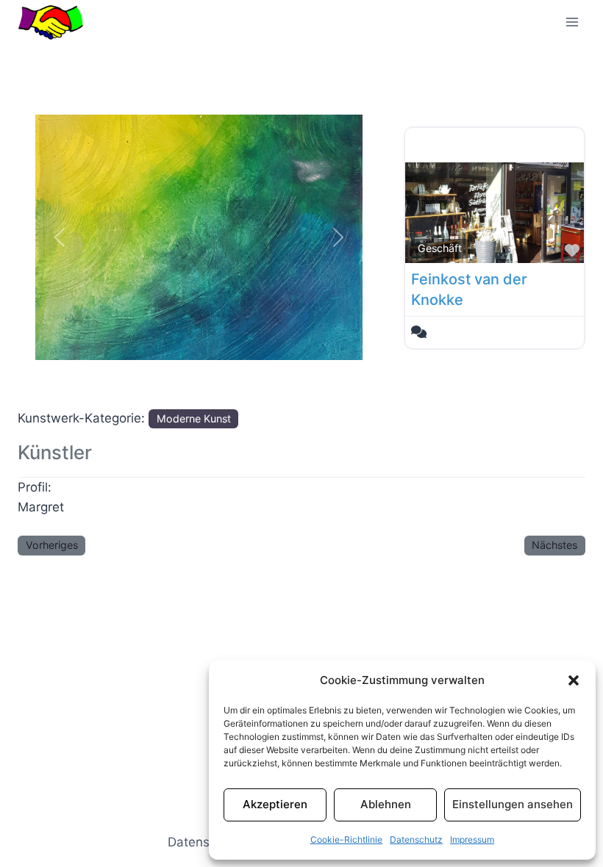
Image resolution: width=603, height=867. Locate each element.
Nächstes (554, 545)
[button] (573, 680)
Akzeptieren (275, 804)
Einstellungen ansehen (512, 804)
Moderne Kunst (194, 418)
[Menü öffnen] (571, 21)
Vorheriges (52, 545)
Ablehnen (385, 804)
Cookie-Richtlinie (346, 839)
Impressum (472, 839)
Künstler (55, 452)
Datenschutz (416, 839)
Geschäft (440, 248)
